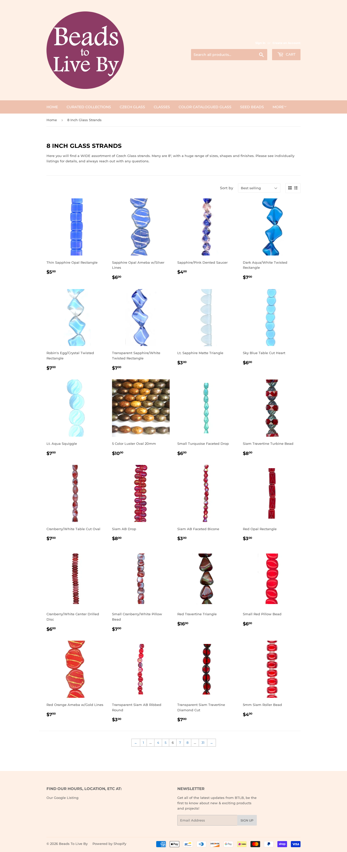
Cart (290, 54)
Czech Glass (132, 107)
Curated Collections (89, 107)
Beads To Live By (73, 844)
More (278, 107)
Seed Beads (252, 107)
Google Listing (66, 798)
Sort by (226, 188)
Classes (162, 107)
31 (202, 742)
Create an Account (287, 43)
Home (52, 107)
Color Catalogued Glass (205, 107)
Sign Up (247, 820)
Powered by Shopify (109, 844)
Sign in (260, 43)
